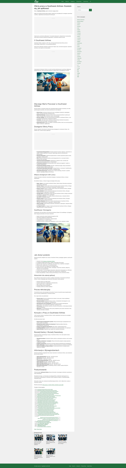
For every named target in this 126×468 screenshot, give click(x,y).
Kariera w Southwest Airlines (49, 261)
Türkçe (78, 59)
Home (62, 1)
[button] (90, 1)
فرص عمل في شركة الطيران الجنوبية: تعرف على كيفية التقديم (50, 419)
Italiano (78, 36)
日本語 (78, 73)
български (79, 61)
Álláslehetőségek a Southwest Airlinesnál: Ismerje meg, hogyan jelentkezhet (47, 402)
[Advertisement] (53, 26)
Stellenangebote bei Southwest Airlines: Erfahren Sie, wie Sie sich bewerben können (49, 395)
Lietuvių (78, 39)
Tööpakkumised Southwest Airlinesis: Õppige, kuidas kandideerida (46, 396)
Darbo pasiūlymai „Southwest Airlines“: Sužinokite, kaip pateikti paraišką (47, 401)
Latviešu (79, 38)
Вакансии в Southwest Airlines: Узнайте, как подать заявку (46, 415)
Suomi (78, 54)
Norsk (78, 44)
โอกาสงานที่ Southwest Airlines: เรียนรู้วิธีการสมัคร (44, 422)
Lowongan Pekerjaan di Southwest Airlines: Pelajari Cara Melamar (49, 391)
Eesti (78, 28)
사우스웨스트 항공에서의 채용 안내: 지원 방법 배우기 (44, 426)
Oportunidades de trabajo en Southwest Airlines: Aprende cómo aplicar (47, 390)
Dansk (78, 24)
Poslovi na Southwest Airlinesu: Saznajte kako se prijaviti (45, 398)
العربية (78, 66)
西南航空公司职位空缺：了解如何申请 (43, 424)
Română (79, 49)
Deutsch (79, 26)
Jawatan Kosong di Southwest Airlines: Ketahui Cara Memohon (48, 392)
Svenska (79, 56)
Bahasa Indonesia (80, 19)
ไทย (78, 71)
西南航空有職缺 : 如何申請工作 (42, 425)
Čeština (78, 23)
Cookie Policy (85, 1)
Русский (79, 63)
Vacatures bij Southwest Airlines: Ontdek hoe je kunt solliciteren (47, 403)
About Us (67, 1)
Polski (35, 429)
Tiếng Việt (79, 58)
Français (79, 33)
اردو (78, 64)
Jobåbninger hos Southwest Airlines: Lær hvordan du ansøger (45, 394)
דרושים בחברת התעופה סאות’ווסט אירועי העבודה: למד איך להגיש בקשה (49, 417)
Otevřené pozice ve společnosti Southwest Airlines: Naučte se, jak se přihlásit (48, 393)
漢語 (78, 76)
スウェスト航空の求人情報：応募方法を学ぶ (43, 423)
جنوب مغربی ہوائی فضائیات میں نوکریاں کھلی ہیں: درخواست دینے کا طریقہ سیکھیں (48, 418)
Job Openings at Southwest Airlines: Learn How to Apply (45, 389)
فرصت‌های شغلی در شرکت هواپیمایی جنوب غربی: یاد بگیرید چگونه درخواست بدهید (48, 420)
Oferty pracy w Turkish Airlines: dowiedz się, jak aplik (52, 384)
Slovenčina (79, 51)
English (78, 29)
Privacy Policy (78, 1)
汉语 (78, 74)
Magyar (78, 41)
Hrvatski (79, 34)
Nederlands (79, 43)
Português (79, 48)
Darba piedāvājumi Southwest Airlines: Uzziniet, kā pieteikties (46, 400)
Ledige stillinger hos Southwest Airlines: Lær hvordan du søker (45, 404)
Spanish (78, 53)
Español (78, 31)
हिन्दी (78, 69)
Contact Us (73, 1)
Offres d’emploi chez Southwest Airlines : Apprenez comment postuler (47, 397)
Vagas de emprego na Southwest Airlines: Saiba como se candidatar (47, 405)
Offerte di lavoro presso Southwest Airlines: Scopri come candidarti (46, 399)
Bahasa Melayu (80, 21)
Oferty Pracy (39, 429)
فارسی (78, 68)
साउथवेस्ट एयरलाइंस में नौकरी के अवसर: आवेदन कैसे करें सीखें (43, 421)
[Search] (90, 10)
